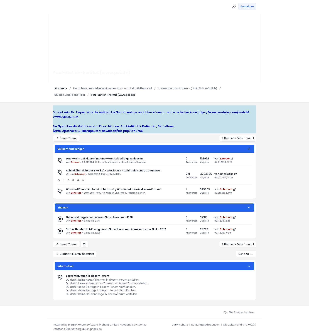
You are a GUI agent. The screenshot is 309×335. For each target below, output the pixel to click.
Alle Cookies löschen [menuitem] (241, 312)
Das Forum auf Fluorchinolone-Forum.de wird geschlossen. (104, 158)
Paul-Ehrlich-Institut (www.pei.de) (91, 73)
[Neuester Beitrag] (232, 158)
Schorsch (79, 174)
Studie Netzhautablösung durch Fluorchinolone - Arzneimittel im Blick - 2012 (116, 229)
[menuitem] (233, 6)
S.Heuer (75, 162)
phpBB (72, 324)
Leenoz (142, 324)
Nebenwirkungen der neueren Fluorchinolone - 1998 (99, 217)
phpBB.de (96, 329)
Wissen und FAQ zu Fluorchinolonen (125, 192)
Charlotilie (226, 174)
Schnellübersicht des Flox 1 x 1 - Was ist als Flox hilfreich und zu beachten (113, 170)
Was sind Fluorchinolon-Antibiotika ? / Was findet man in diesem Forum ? (114, 189)
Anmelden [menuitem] (247, 6)
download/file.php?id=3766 (122, 131)
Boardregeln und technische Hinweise (125, 162)
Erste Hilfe (115, 174)
